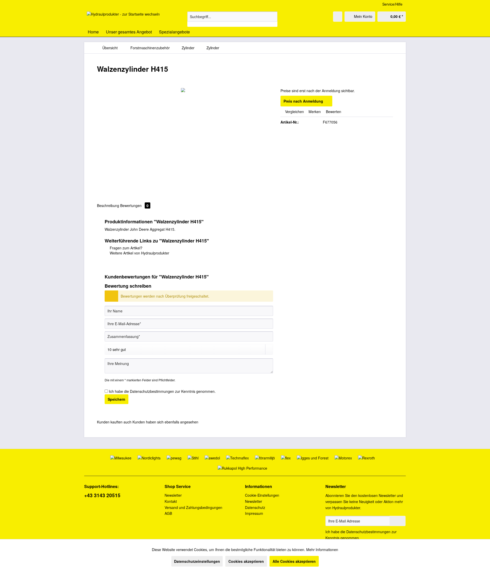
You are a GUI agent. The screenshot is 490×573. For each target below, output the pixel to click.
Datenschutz (255, 507)
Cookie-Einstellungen (262, 495)
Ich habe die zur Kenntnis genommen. (162, 391)
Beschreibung (108, 205)
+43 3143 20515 (102, 495)
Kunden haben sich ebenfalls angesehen (165, 421)
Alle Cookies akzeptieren (294, 561)
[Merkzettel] (337, 16)
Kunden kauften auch (114, 421)
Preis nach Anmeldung (303, 101)
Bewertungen (134, 205)
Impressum (254, 513)
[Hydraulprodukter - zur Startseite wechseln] (123, 17)
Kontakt (171, 501)
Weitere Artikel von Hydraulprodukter (139, 252)
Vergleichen (294, 111)
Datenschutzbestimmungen (152, 391)
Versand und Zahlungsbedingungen (193, 507)
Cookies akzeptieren (246, 561)
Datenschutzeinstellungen (197, 561)
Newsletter (173, 495)
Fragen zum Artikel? (125, 247)
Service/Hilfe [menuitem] (392, 4)
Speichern (116, 399)
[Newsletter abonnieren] (397, 521)
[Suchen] (272, 16)
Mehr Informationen (322, 549)
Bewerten (333, 111)
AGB (168, 513)
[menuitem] (232, 19)
